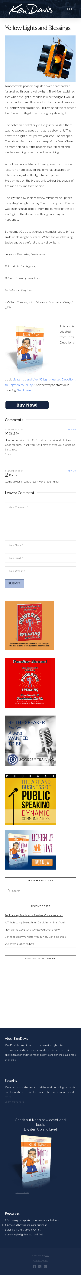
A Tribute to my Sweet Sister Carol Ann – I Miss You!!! (36, 922)
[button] (69, 9)
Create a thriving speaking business (27, 1224)
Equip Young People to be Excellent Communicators (34, 915)
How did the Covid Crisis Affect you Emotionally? (32, 929)
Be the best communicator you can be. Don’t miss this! (36, 936)
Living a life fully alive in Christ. (24, 1229)
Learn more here (14, 1101)
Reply (71, 429)
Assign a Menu (40, 1261)
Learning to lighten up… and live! (25, 1234)
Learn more (22, 1192)
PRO (47, 1255)
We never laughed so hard (19, 943)
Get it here (24, 390)
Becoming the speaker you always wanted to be (33, 1220)
